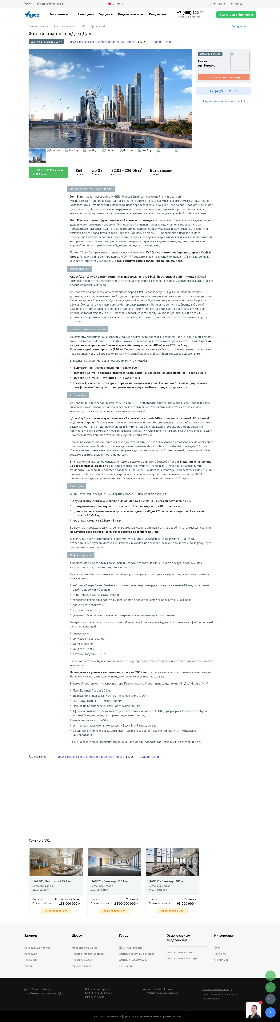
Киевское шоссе (82, 960)
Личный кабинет (211, 999)
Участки (29, 966)
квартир (80, 174)
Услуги (28, 4)
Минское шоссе (81, 966)
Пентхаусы (126, 966)
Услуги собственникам (51, 4)
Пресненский (97, 26)
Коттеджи (30, 954)
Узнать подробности (56, 910)
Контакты (236, 4)
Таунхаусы (30, 960)
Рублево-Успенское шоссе (88, 954)
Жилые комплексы (64, 26)
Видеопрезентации (131, 14)
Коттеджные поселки (37, 948)
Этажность (98, 174)
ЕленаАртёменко (206, 63)
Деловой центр (161, 42)
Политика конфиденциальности (220, 994)
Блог (217, 948)
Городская (106, 14)
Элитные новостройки (133, 960)
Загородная (86, 14)
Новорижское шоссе (85, 948)
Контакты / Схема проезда (217, 989)
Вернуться (238, 26)
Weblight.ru (59, 993)
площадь (116, 174)
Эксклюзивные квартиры (182, 958)
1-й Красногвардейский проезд (115, 42)
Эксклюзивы (59, 14)
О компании (217, 4)
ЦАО (82, 26)
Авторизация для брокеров (251, 4)
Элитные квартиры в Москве (136, 954)
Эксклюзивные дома (179, 952)
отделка (154, 174)
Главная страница (39, 26)
